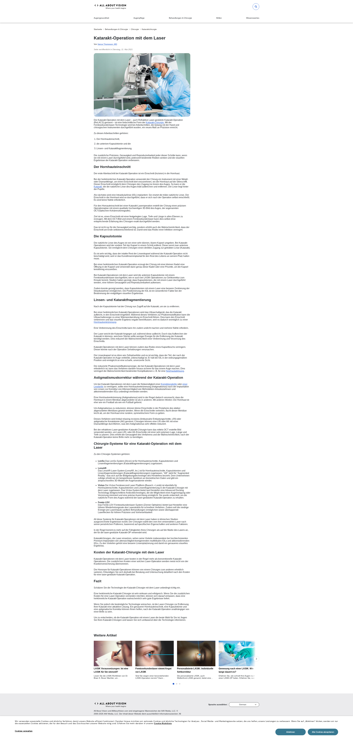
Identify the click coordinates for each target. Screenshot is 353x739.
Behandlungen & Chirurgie (180, 18)
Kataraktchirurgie (149, 29)
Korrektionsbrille (169, 384)
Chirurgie (135, 29)
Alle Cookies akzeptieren (323, 732)
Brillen (219, 18)
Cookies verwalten (24, 731)
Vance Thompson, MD (107, 44)
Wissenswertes (252, 18)
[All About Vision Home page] (110, 6)
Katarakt (98, 186)
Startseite (98, 29)
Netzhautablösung (175, 371)
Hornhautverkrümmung (105, 322)
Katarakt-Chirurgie (155, 122)
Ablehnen (290, 732)
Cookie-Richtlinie (163, 723)
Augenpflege (139, 18)
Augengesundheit (101, 18)
